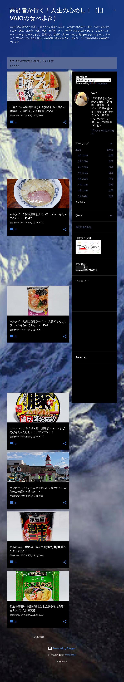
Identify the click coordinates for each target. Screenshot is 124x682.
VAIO (94, 93)
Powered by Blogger (64, 648)
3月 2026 (83, 184)
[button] (65, 122)
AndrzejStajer (70, 655)
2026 (78, 149)
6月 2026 (83, 167)
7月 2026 (83, 161)
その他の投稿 (38, 637)
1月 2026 (83, 196)
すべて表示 (14, 65)
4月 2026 (83, 178)
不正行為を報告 (83, 227)
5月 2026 (83, 173)
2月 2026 (83, 190)
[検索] (115, 10)
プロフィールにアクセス (102, 132)
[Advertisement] (37, 153)
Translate (101, 83)
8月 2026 (83, 155)
